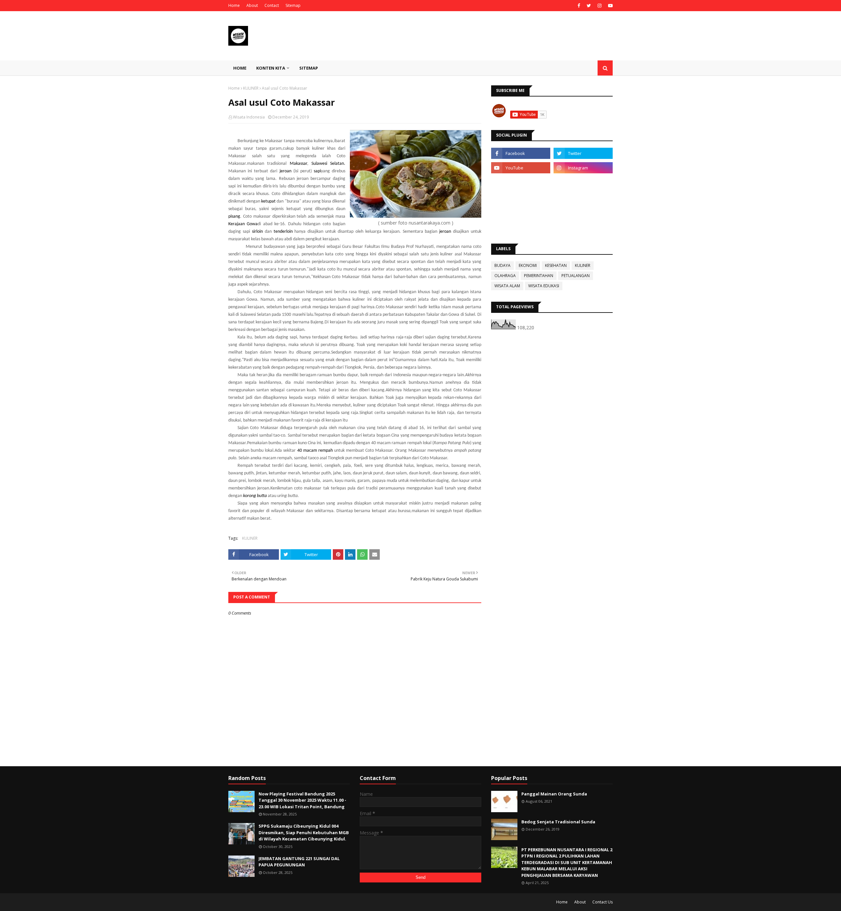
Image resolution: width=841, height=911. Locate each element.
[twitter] (589, 5)
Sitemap (293, 5)
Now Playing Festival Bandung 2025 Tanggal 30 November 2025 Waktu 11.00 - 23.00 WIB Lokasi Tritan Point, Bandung (302, 800)
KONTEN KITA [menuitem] (270, 68)
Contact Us (602, 902)
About (252, 5)
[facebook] (579, 5)
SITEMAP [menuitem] (308, 68)
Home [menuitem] (239, 68)
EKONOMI (528, 265)
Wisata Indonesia (249, 117)
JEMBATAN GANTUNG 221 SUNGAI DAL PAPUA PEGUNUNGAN (299, 862)
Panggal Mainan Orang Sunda (554, 794)
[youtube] (609, 5)
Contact (271, 5)
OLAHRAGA (505, 275)
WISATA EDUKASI (543, 286)
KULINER (251, 88)
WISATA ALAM (507, 286)
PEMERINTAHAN (538, 275)
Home (234, 5)
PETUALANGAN (575, 275)
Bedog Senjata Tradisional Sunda (558, 822)
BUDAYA (502, 265)
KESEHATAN (556, 265)
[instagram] (599, 5)
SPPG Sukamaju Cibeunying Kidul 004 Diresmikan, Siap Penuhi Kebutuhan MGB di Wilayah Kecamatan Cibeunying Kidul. (304, 832)
